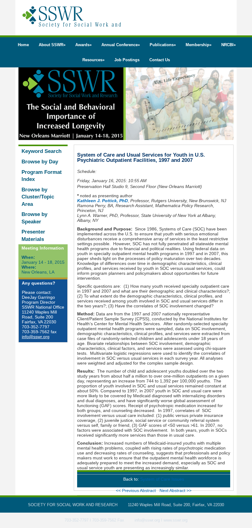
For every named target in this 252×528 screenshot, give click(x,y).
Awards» (83, 44)
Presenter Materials (33, 235)
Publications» (163, 44)
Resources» (93, 60)
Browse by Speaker (34, 218)
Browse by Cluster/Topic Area (38, 197)
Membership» (198, 44)
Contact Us (159, 60)
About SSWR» (52, 44)
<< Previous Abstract (136, 490)
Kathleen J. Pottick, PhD (102, 200)
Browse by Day (40, 162)
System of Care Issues (162, 479)
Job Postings (127, 60)
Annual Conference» (120, 44)
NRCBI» (228, 44)
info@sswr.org (35, 336)
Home (23, 44)
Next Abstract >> (175, 490)
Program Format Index (42, 175)
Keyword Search (41, 151)
